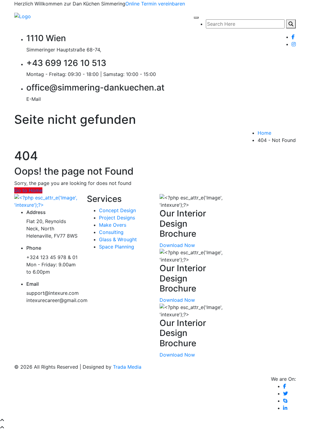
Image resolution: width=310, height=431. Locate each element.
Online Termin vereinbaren (155, 4)
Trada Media (127, 367)
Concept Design (117, 210)
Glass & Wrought (118, 239)
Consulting (111, 232)
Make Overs (112, 225)
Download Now (177, 245)
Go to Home (28, 190)
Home (264, 133)
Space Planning (116, 247)
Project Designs (117, 218)
